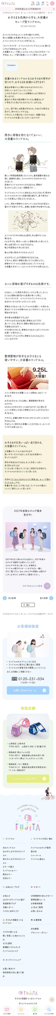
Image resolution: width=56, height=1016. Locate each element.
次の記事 (12, 598)
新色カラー (7, 874)
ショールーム (21, 1013)
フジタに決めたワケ (11, 911)
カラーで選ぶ (8, 867)
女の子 (33, 4)
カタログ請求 (7, 1013)
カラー (43, 4)
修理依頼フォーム (38, 900)
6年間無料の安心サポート (42, 896)
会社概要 (35, 929)
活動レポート (8, 907)
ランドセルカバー (10, 870)
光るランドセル (9, 848)
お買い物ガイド (9, 969)
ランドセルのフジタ (29, 1003)
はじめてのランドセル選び (13, 900)
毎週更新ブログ (9, 903)
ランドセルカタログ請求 (41, 848)
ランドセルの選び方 (36, 13)
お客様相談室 (37, 903)
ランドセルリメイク (10, 951)
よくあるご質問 (37, 907)
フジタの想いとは (10, 932)
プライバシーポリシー (40, 933)
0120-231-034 (31, 679)
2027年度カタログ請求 (32, 586)
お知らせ (6, 896)
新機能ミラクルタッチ (12, 947)
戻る (28, 605)
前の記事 (44, 598)
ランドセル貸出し (38, 859)
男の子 (38, 4)
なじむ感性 (7, 943)
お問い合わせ (37, 911)
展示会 (35, 1013)
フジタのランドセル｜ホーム (14, 13)
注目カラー (7, 878)
